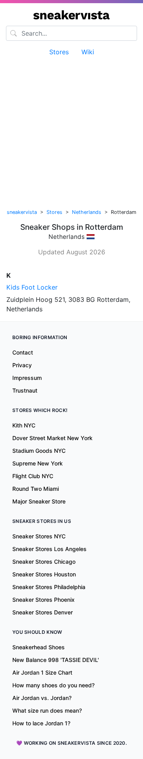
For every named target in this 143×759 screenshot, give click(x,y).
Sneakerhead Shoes (38, 647)
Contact (22, 352)
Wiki (87, 52)
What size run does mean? (47, 710)
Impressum (27, 377)
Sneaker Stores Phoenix (43, 599)
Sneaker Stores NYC (39, 536)
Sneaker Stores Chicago (43, 561)
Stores (59, 52)
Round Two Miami (35, 488)
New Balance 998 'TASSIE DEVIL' (55, 659)
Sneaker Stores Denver (42, 612)
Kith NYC (23, 425)
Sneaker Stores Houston (44, 574)
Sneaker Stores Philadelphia (48, 587)
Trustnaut (24, 390)
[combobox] (71, 33)
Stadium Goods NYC (39, 450)
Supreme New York (37, 463)
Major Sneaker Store (39, 501)
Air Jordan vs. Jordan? (42, 697)
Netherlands (86, 212)
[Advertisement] (71, 130)
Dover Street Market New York (52, 438)
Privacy (22, 365)
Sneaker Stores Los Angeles (49, 548)
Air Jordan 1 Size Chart (42, 672)
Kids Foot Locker (32, 287)
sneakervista (22, 212)
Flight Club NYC (32, 476)
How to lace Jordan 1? (41, 723)
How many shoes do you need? (53, 685)
